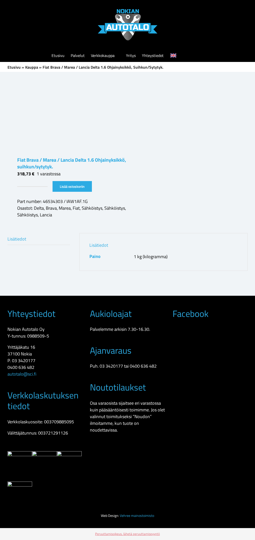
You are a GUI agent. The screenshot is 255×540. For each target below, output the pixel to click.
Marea (65, 208)
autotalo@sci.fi (21, 374)
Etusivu (14, 67)
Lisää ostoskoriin (72, 186)
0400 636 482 (20, 367)
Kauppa (31, 67)
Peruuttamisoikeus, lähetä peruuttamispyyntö (127, 533)
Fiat (76, 208)
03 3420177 (23, 360)
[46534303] (65, 114)
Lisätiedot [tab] (16, 239)
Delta (39, 208)
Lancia (46, 214)
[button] (195, 55)
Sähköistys (92, 208)
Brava (51, 208)
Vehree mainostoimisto (137, 515)
